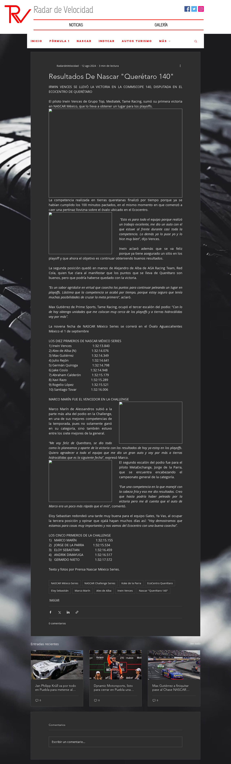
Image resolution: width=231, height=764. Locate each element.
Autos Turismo (137, 41)
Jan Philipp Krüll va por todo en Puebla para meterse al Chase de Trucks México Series (55, 688)
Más (163, 41)
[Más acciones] (180, 66)
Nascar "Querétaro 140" (153, 590)
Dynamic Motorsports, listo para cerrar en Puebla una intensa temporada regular (113, 688)
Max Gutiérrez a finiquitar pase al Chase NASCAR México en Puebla (170, 688)
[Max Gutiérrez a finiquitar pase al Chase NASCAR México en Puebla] (174, 664)
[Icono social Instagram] (201, 9)
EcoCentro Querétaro (160, 583)
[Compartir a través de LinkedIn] (68, 612)
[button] (195, 41)
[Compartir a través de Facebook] (50, 612)
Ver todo (195, 643)
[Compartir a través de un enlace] (77, 612)
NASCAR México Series (64, 583)
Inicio (36, 41)
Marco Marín (82, 590)
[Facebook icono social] (187, 9)
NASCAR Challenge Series (99, 583)
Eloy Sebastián (60, 590)
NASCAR (84, 41)
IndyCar (107, 41)
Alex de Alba (103, 590)
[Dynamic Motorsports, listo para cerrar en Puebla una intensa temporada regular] (116, 664)
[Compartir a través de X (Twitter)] (59, 612)
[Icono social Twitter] (194, 9)
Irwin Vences (125, 590)
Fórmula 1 (59, 41)
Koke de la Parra (131, 583)
